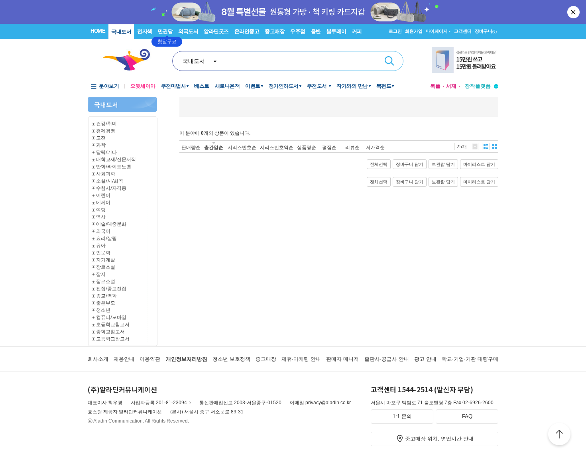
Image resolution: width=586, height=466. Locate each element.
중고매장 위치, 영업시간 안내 (439, 439)
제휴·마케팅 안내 (301, 359)
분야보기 (109, 86)
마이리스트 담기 (479, 164)
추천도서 (317, 86)
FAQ (467, 416)
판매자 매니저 (342, 359)
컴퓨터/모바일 (111, 317)
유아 (101, 245)
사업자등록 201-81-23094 (159, 402)
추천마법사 (173, 86)
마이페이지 (437, 31)
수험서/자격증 (111, 188)
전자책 (144, 31)
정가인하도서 (284, 86)
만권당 (165, 31)
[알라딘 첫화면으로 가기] (130, 60)
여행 (101, 209)
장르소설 (105, 266)
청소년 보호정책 (231, 359)
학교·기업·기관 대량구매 (470, 359)
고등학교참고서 (113, 338)
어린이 (103, 195)
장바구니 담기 (409, 164)
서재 (451, 86)
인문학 (103, 252)
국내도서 (121, 32)
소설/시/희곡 (109, 180)
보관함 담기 (443, 164)
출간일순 (213, 147)
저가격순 (375, 147)
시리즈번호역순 (276, 147)
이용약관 (150, 359)
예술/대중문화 (111, 223)
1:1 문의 (402, 416)
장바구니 (486, 31)
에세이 (103, 202)
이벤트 (252, 86)
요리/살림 (106, 238)
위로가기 (559, 435)
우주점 (297, 31)
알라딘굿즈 (216, 31)
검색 (389, 61)
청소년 (103, 310)
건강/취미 (106, 123)
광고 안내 (425, 359)
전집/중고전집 (111, 288)
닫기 (574, 12)
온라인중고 (247, 31)
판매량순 (191, 147)
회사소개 (98, 359)
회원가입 (414, 31)
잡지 (101, 274)
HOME (97, 31)
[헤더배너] (465, 60)
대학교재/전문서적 (116, 159)
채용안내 (124, 359)
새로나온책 (227, 86)
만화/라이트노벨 (113, 166)
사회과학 (105, 173)
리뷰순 (352, 147)
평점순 (329, 147)
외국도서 (188, 31)
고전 (101, 137)
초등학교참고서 (113, 324)
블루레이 (336, 31)
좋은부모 (105, 302)
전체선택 (378, 164)
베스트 (201, 86)
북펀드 (383, 86)
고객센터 (463, 31)
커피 (357, 31)
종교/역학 (106, 295)
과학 (101, 145)
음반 (316, 31)
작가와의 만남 (352, 86)
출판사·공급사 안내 (386, 359)
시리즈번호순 (242, 147)
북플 (435, 86)
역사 (101, 216)
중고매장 (275, 31)
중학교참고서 (110, 331)
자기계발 (105, 259)
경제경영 (105, 130)
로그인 (395, 31)
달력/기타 (106, 152)
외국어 (103, 231)
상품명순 (306, 147)
